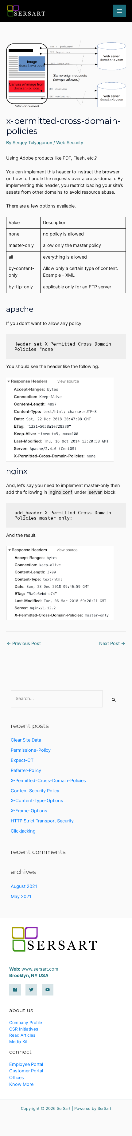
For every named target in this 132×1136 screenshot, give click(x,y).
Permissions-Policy (31, 750)
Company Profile (25, 1022)
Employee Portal (26, 1064)
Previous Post (24, 643)
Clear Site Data (26, 740)
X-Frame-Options (29, 810)
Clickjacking (23, 831)
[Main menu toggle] (119, 11)
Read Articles (22, 1035)
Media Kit (18, 1041)
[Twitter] (31, 989)
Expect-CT (22, 760)
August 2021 (24, 886)
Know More (21, 1084)
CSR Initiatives (23, 1029)
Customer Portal (26, 1071)
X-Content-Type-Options (37, 800)
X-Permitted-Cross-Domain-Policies (48, 780)
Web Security (69, 142)
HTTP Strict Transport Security (42, 821)
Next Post (112, 643)
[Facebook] (15, 989)
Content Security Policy (35, 791)
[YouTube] (47, 989)
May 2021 (21, 896)
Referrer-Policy (26, 770)
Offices (16, 1077)
